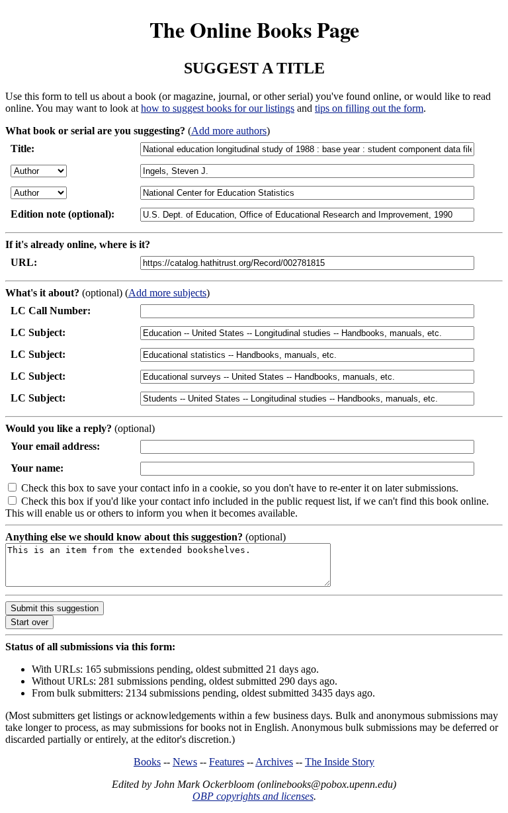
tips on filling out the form (369, 108)
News (185, 761)
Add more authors (229, 130)
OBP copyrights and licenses (253, 796)
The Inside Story (339, 761)
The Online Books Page (254, 29)
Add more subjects (167, 292)
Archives (274, 761)
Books (147, 761)
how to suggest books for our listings (217, 108)
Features (226, 761)
